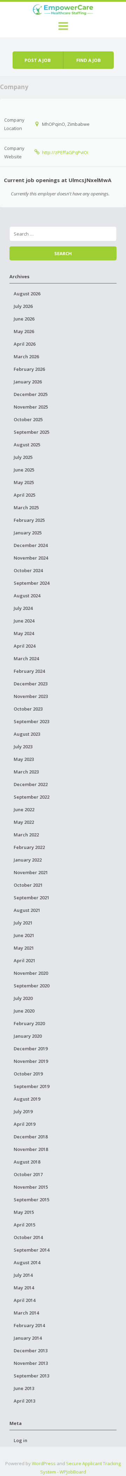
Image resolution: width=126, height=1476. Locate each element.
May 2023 (24, 759)
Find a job (88, 60)
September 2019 (31, 1086)
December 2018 (31, 1136)
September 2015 (31, 1199)
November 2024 (31, 558)
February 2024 (29, 671)
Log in (20, 1440)
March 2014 (26, 1313)
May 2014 (24, 1287)
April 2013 (24, 1401)
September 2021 (31, 897)
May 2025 (24, 482)
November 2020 (31, 973)
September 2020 (31, 985)
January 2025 (28, 533)
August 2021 (27, 910)
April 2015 (24, 1225)
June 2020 (24, 1011)
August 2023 (27, 734)
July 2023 (23, 746)
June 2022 (24, 809)
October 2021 (28, 885)
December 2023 (31, 684)
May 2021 (24, 948)
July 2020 (23, 998)
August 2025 (27, 444)
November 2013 (31, 1363)
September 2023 (31, 721)
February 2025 (29, 520)
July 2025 (23, 457)
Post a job (37, 60)
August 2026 (27, 293)
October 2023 (28, 709)
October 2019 (28, 1074)
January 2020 (28, 1036)
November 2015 (31, 1187)
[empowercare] (63, 9)
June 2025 (24, 470)
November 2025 (31, 407)
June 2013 (24, 1388)
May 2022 (24, 822)
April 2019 (24, 1124)
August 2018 (27, 1162)
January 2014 (28, 1338)
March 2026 (26, 356)
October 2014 (28, 1237)
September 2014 (31, 1250)
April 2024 (24, 646)
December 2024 (31, 545)
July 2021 (23, 923)
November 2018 (31, 1149)
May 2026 (24, 331)
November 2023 (31, 696)
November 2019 (31, 1061)
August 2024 (27, 595)
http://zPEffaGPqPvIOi (65, 152)
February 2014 (29, 1325)
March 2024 (26, 658)
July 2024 (23, 608)
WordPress (44, 1463)
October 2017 (28, 1174)
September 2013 (31, 1376)
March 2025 (26, 507)
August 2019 (27, 1099)
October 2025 (28, 419)
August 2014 (27, 1262)
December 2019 (31, 1048)
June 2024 (24, 621)
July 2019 (23, 1111)
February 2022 (29, 847)
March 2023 (26, 772)
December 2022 (31, 784)
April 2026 (24, 344)
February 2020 (29, 1023)
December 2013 (31, 1350)
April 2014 (24, 1300)
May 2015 (24, 1212)
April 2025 (24, 495)
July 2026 (23, 306)
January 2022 (28, 860)
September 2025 (31, 432)
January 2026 (28, 382)
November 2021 (31, 872)
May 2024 (24, 633)
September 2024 (31, 583)
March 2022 (26, 834)
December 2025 (31, 394)
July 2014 (23, 1275)
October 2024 (28, 570)
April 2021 (24, 960)
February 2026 (29, 369)
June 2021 (24, 935)
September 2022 (31, 797)
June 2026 (24, 319)
